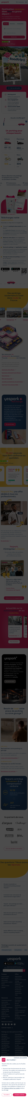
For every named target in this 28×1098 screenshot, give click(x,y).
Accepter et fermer (19, 1094)
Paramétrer (7, 1094)
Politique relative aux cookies (12, 1088)
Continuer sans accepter (20, 1057)
